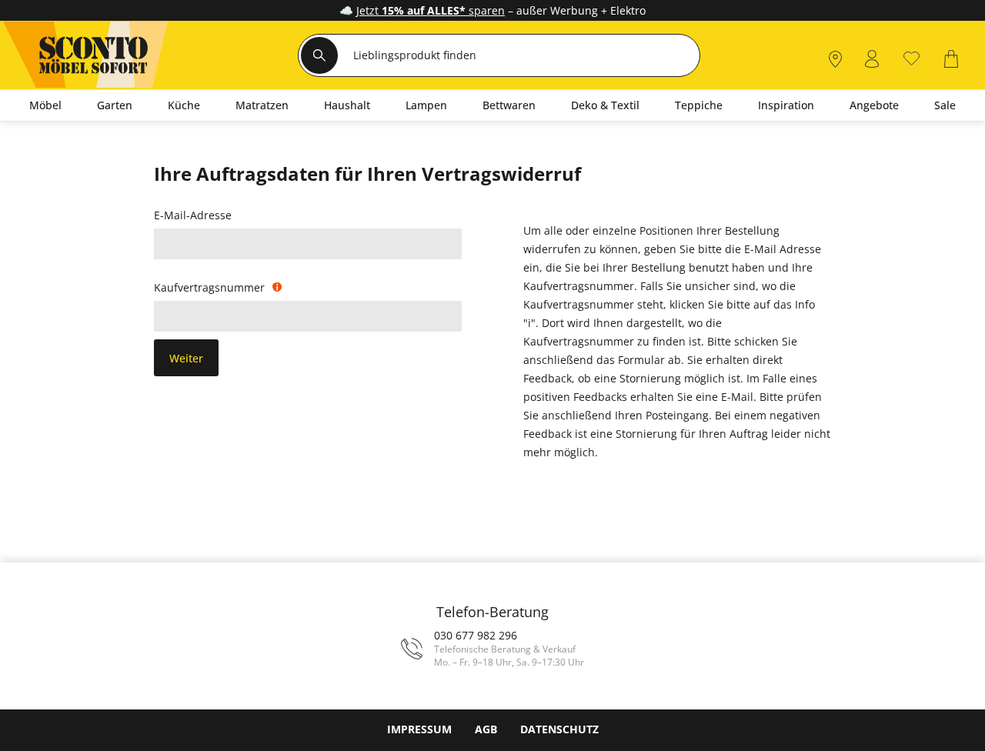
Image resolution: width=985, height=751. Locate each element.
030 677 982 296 (475, 635)
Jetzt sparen (430, 10)
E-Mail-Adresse (196, 216)
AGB (486, 729)
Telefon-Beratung (492, 612)
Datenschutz (559, 729)
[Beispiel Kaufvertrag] (280, 287)
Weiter (186, 358)
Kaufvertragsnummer (213, 288)
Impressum (419, 729)
